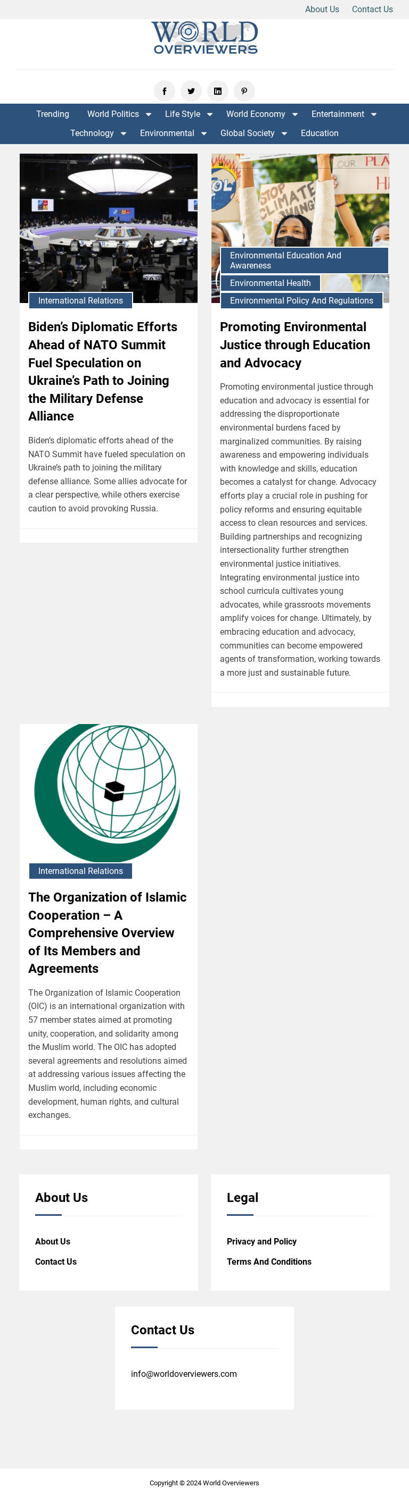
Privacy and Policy (262, 1242)
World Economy (255, 114)
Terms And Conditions (269, 1262)
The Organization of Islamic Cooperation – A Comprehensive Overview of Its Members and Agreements (107, 933)
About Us (322, 9)
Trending (52, 114)
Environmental (167, 133)
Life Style (182, 114)
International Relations (80, 301)
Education (320, 133)
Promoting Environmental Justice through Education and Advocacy (295, 344)
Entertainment (338, 114)
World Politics (113, 114)
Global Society (247, 133)
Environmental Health (270, 283)
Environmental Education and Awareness (285, 260)
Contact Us (372, 9)
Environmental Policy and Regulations (301, 301)
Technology (92, 133)
